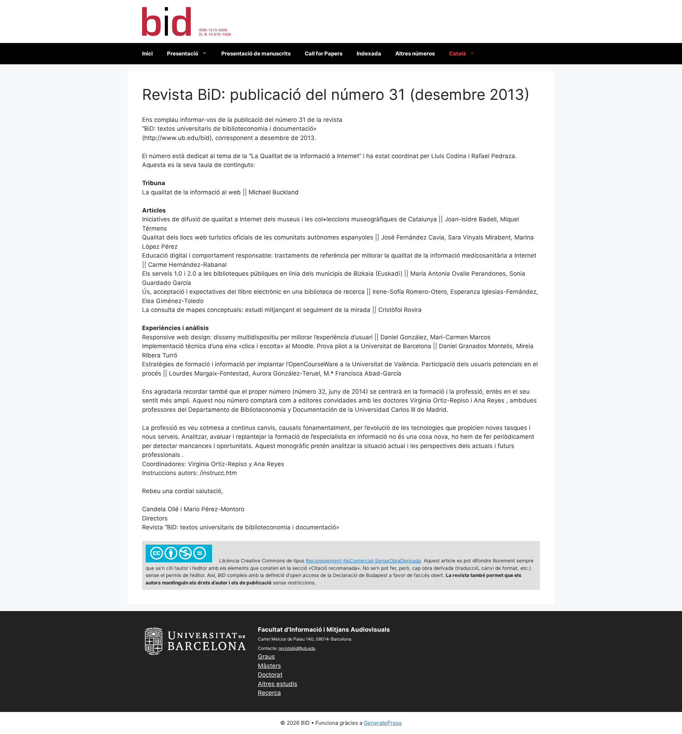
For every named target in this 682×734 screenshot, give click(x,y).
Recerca (269, 692)
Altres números (415, 53)
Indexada (369, 53)
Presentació (182, 53)
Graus (266, 656)
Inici (147, 53)
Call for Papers (323, 53)
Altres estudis (277, 683)
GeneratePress (383, 722)
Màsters (269, 665)
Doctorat (270, 674)
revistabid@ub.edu (296, 648)
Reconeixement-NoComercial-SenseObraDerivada (363, 560)
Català (457, 53)
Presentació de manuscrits (256, 53)
